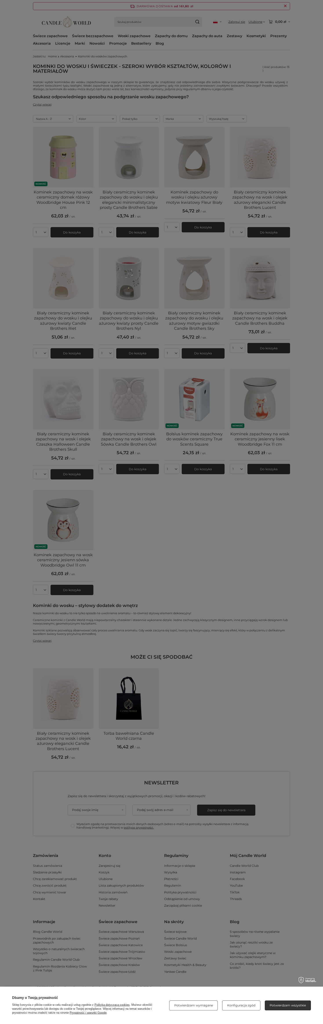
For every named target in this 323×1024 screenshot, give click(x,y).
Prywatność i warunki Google (88, 1012)
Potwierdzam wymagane (193, 1005)
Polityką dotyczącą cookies (112, 1004)
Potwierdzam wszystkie (288, 1005)
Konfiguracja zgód (241, 1005)
